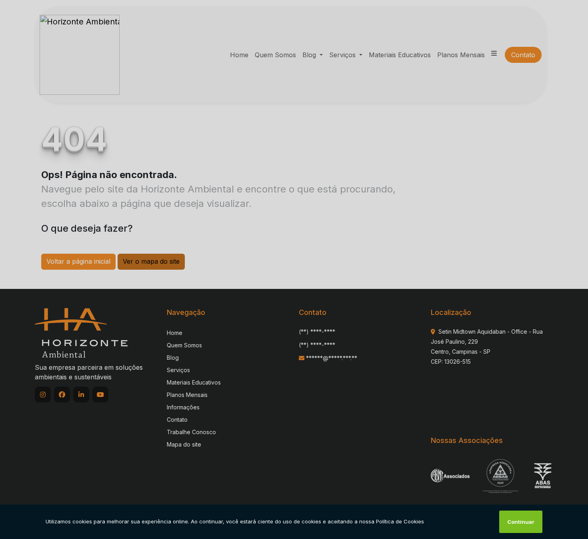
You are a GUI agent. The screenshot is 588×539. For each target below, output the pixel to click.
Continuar (520, 522)
